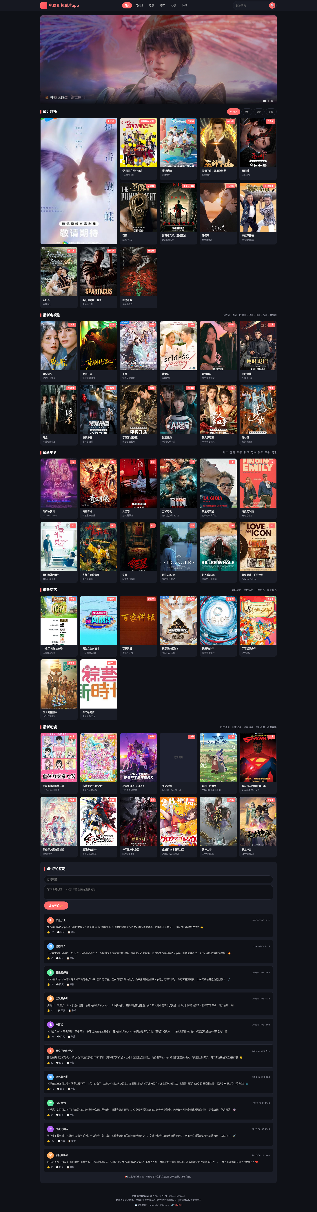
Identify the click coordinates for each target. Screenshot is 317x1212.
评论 (184, 5)
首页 (127, 5)
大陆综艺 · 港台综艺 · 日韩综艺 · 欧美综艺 (254, 589)
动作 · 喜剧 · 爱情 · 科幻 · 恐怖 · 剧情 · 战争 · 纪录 (250, 452)
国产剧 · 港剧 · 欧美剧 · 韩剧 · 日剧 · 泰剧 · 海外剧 (250, 315)
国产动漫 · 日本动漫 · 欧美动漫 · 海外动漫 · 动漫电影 (248, 727)
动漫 (173, 5)
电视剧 (139, 5)
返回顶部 (178, 1205)
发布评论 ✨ (56, 905)
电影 (151, 5)
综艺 (162, 5)
